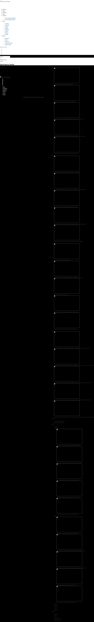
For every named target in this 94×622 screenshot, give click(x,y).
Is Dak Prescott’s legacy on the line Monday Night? (65, 329)
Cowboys (5, 12)
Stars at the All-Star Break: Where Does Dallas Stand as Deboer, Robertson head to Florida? (74, 417)
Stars (4, 14)
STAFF (4, 93)
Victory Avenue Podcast (10, 18)
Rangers (4, 9)
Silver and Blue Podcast (10, 19)
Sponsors (7, 41)
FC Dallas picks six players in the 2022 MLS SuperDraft (68, 445)
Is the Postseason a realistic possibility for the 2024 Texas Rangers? (69, 119)
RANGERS (5, 90)
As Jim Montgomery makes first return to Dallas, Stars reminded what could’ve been (72, 400)
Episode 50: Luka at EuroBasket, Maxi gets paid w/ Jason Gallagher (68, 241)
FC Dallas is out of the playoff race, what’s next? (67, 514)
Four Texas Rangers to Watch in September (63, 84)
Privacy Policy (8, 44)
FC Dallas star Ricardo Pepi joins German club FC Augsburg (69, 462)
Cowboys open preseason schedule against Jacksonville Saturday (68, 277)
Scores (6, 31)
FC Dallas (7, 25)
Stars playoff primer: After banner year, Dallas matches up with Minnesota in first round (73, 382)
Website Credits (27, 97)
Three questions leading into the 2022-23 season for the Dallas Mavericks (70, 189)
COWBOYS (5, 88)
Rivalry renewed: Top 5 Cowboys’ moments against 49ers (66, 312)
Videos (6, 34)
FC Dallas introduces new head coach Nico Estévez (67, 480)
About (4, 36)
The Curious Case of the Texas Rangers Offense (64, 101)
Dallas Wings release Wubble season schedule (66, 585)
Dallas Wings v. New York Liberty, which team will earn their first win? (71, 568)
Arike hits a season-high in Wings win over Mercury (68, 533)
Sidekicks (7, 29)
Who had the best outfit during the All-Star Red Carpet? (66, 153)
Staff (6, 40)
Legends (7, 23)
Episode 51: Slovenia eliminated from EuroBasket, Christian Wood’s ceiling (70, 224)
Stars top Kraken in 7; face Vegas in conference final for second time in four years (71, 348)
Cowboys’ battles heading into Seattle (62, 260)
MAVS (4, 87)
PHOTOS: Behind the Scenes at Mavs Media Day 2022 (66, 207)
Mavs (4, 11)
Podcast (4, 15)
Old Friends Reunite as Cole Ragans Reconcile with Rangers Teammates (69, 136)
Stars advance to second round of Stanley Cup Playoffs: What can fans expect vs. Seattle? (73, 365)
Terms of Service (8, 43)
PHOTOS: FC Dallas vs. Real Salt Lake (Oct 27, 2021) (68, 497)
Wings (6, 26)
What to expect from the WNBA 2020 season (67, 602)
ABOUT (4, 94)
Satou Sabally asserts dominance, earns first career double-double (71, 550)
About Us (7, 38)
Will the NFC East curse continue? (61, 294)
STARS (4, 91)
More (4, 21)
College (6, 28)
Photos (6, 33)
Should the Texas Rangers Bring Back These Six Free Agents (67, 172)
